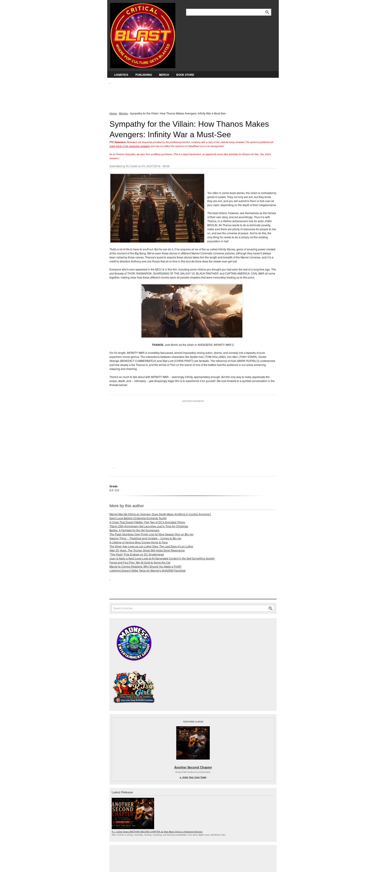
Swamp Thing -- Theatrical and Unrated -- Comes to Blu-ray (145, 538)
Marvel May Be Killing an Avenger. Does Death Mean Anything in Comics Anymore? (160, 514)
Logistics (121, 75)
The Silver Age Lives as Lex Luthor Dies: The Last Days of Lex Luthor (151, 546)
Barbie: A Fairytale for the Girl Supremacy (134, 530)
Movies (123, 113)
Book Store (185, 75)
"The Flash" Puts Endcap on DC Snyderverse (136, 554)
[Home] (142, 34)
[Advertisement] (190, 94)
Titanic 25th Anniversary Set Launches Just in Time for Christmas (148, 526)
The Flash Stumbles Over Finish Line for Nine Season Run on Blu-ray (151, 534)
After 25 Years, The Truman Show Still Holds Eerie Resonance (147, 550)
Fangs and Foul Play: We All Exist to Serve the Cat (139, 562)
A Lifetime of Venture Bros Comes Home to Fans (138, 542)
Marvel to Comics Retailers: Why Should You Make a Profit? (145, 566)
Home (113, 113)
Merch (164, 75)
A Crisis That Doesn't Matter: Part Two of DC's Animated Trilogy (147, 522)
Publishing (143, 75)
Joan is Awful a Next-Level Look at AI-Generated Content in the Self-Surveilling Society (162, 558)
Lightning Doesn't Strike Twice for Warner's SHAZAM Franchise (147, 570)
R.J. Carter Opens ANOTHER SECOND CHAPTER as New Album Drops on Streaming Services (157, 831)
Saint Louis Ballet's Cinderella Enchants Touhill (138, 518)
